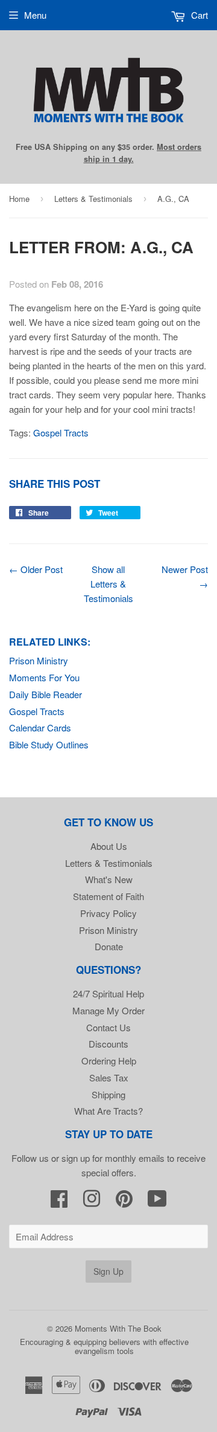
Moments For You (44, 677)
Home (19, 198)
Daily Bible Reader (45, 694)
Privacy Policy (108, 913)
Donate (109, 946)
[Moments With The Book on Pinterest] (124, 1202)
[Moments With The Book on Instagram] (92, 1202)
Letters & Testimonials (93, 198)
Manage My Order (108, 1010)
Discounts (108, 1043)
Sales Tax (108, 1077)
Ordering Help (108, 1060)
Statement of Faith (108, 896)
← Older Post (36, 569)
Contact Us (108, 1027)
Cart (198, 14)
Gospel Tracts (36, 711)
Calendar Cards (40, 727)
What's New (109, 879)
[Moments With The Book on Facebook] (59, 1202)
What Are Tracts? (108, 1110)
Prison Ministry (38, 660)
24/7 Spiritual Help (108, 993)
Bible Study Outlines (49, 744)
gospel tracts (61, 432)
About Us (108, 846)
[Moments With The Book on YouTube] (157, 1202)
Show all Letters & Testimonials (108, 583)
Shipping (108, 1094)
